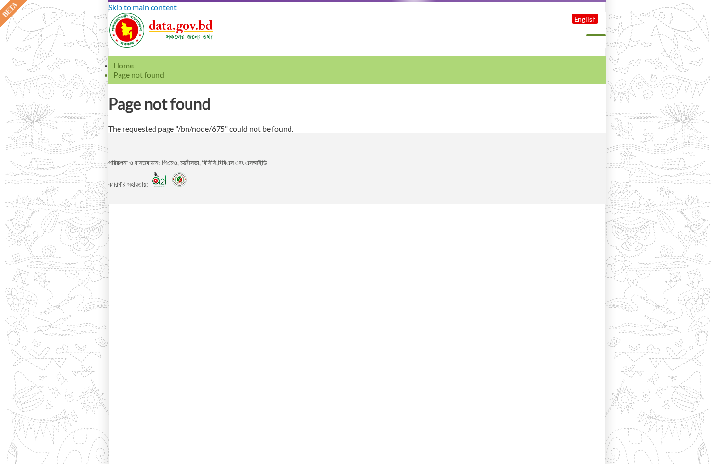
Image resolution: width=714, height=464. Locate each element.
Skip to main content (142, 7)
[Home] (161, 45)
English (585, 19)
